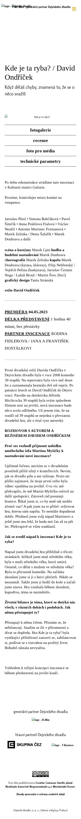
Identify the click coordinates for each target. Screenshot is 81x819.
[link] (41, 720)
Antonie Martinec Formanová (40, 229)
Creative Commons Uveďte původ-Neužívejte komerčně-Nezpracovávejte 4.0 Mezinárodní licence (40, 784)
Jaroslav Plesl (15, 219)
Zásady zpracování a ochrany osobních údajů (40, 794)
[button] (74, 9)
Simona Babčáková (43, 219)
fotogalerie (40, 130)
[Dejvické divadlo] (16, 8)
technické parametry (40, 161)
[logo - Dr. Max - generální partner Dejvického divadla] (41, 7)
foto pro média (40, 150)
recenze (40, 140)
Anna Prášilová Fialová (36, 224)
